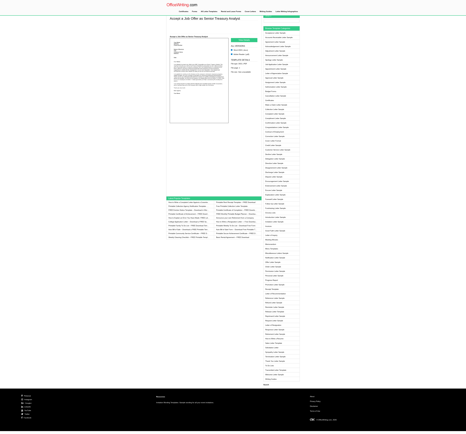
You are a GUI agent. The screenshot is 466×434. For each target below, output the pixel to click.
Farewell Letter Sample (274, 199)
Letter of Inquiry (271, 235)
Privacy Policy (315, 401)
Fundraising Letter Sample (275, 208)
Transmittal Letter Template (275, 370)
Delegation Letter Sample (275, 159)
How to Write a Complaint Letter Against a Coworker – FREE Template (189, 202)
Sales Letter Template (273, 343)
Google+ (28, 403)
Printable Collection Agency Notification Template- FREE (189, 206)
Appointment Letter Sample (275, 69)
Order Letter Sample (273, 267)
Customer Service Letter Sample (277, 150)
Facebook (27, 418)
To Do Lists (269, 366)
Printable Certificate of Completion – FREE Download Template (236, 210)
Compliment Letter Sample (275, 118)
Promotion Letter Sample (274, 285)
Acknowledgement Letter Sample (278, 46)
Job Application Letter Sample (276, 64)
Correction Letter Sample (275, 136)
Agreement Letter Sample (275, 42)
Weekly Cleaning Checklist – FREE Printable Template (189, 237)
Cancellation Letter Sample (275, 96)
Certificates (183, 11)
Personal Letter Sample (274, 276)
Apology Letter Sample (274, 60)
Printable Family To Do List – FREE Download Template (189, 226)
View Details (244, 40)
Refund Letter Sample (273, 303)
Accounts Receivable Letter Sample (279, 37)
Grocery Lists (270, 213)
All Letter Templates (209, 11)
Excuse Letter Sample (273, 190)
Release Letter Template (274, 312)
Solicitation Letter (272, 348)
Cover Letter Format (273, 141)
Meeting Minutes (271, 240)
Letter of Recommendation (275, 294)
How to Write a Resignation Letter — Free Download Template (236, 222)
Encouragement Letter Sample (277, 181)
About (312, 396)
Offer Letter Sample (272, 262)
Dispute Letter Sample (273, 177)
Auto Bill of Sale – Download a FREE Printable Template (189, 229)
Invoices (268, 226)
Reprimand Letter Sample (275, 316)
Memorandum (270, 244)
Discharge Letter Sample (274, 172)
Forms (194, 11)
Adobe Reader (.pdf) (241, 54)
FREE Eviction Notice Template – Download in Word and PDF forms (189, 210)
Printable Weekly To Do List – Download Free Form (235, 226)
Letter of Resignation (273, 325)
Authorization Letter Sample (276, 87)
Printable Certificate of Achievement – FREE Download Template (189, 214)
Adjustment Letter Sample (275, 51)
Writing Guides (266, 11)
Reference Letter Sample (275, 298)
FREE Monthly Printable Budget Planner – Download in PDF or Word (236, 214)
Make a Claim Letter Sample (276, 105)
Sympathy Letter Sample (274, 352)
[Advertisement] (214, 26)
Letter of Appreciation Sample (276, 73)
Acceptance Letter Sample (275, 33)
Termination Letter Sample (275, 357)
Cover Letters (250, 11)
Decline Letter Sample (273, 154)
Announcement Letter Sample (276, 55)
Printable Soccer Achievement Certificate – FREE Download (236, 233)
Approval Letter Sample (274, 78)
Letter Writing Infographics (287, 11)
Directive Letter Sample (274, 163)
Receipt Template (272, 289)
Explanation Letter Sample (275, 195)
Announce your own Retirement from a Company (235, 218)
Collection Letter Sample (274, 109)
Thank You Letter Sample (275, 361)
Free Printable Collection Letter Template (232, 206)
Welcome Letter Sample (274, 375)
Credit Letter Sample (273, 145)
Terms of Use (315, 411)
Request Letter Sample (274, 321)
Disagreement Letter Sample (276, 168)
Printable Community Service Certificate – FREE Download (189, 233)
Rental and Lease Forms (231, 11)
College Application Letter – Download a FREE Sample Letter (189, 222)
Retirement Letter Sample (275, 334)
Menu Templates (271, 249)
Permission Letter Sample (275, 271)
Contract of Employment (274, 132)
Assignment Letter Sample (275, 82)
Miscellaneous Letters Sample (276, 253)
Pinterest (27, 396)
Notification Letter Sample (275, 258)
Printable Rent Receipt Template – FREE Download (235, 202)
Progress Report (271, 280)
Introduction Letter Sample (275, 217)
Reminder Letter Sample (274, 307)
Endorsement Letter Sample (276, 186)
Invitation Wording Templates (167, 403)
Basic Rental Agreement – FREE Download (232, 237)
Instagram (28, 399)
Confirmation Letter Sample (275, 123)
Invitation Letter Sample (274, 222)
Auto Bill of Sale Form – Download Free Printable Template (236, 229)
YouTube (27, 410)
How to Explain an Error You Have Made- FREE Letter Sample (189, 218)
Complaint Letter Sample (274, 114)
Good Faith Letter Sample (275, 231)
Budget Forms (270, 91)
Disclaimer (314, 406)
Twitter (27, 414)
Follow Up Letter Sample (274, 204)
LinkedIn (27, 407)
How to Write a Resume (274, 339)
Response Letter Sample (274, 330)
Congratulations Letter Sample (277, 127)
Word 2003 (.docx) (240, 50)
